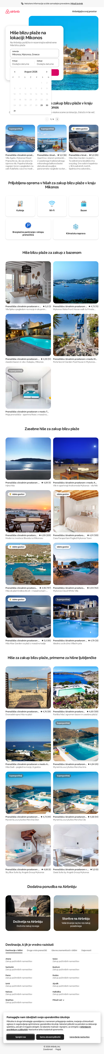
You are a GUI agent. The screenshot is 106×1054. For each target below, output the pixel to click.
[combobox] (34, 54)
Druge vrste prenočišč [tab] (37, 950)
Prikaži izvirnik (77, 3)
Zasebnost (48, 1049)
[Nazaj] (47, 119)
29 (41, 105)
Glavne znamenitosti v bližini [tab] (64, 950)
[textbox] (22, 64)
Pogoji (58, 1049)
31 (15, 111)
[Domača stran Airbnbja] (13, 11)
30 (47, 105)
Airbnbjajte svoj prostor (84, 11)
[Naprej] (57, 119)
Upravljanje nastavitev (80, 1037)
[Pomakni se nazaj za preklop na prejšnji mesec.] (15, 72)
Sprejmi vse (20, 1037)
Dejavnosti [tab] (86, 950)
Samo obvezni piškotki (50, 1037)
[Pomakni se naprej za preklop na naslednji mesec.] (46, 72)
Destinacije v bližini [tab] (14, 950)
